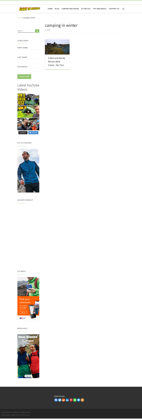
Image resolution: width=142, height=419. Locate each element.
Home (19, 18)
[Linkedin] (67, 400)
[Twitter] (59, 400)
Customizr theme (25, 415)
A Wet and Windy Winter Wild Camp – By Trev (56, 62)
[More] (82, 400)
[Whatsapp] (75, 400)
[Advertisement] (28, 235)
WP (8, 415)
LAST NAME (22, 57)
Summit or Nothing (12, 412)
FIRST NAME (22, 48)
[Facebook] (56, 400)
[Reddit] (63, 400)
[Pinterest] (71, 400)
